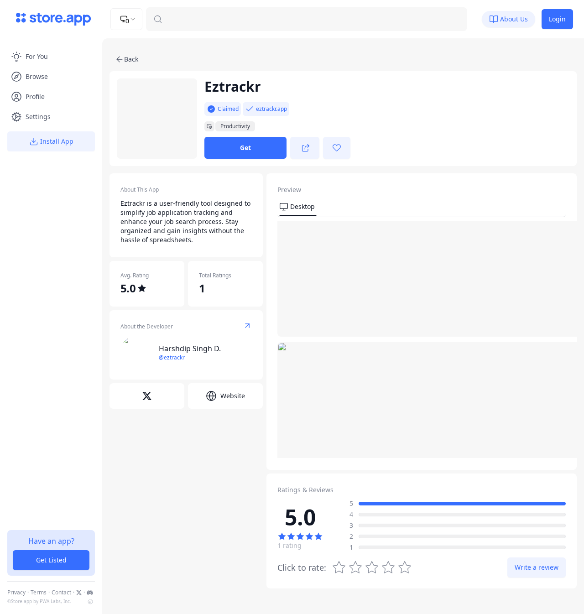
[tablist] (421, 208)
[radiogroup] (372, 567)
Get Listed (51, 560)
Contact (61, 592)
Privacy (16, 592)
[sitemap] (90, 601)
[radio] (404, 567)
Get (245, 147)
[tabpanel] (421, 339)
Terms (39, 592)
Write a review (536, 567)
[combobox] (126, 19)
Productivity (235, 126)
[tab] (298, 207)
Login (557, 19)
